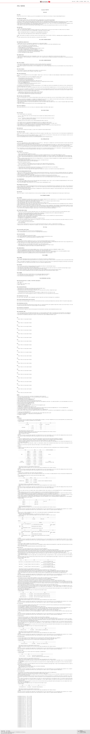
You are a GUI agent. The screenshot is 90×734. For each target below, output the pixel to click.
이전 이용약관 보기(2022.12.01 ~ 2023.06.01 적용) (25, 706)
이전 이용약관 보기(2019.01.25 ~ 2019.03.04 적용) (25, 721)
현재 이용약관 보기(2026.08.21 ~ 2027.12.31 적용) (25, 696)
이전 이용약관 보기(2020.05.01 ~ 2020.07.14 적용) (25, 712)
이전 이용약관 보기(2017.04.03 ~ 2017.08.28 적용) (25, 723)
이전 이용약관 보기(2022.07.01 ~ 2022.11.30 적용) (25, 707)
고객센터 (77, 1)
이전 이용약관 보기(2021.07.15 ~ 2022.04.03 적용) (25, 710)
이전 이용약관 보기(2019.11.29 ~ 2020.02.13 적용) (25, 714)
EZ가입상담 (81, 1)
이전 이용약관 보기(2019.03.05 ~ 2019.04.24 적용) (25, 720)
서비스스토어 (73, 1)
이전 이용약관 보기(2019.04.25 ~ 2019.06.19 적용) (25, 719)
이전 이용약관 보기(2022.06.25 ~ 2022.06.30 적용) (25, 708)
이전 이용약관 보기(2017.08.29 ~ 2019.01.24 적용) (25, 722)
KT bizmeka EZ (45, 1)
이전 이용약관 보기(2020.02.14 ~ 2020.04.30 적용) (25, 713)
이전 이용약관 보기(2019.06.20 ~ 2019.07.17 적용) (25, 718)
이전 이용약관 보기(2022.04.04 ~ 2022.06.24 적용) (25, 709)
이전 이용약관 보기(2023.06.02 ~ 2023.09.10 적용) (25, 705)
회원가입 (85, 1)
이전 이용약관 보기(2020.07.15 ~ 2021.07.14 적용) (25, 711)
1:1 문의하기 (81, 732)
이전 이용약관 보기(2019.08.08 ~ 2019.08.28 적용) (25, 716)
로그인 (88, 1)
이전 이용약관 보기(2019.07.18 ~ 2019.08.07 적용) (25, 717)
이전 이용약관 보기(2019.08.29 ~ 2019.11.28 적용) (25, 715)
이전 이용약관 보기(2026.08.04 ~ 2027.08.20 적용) (25, 697)
